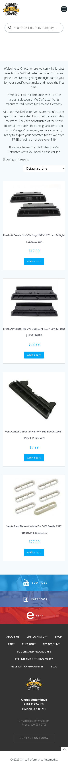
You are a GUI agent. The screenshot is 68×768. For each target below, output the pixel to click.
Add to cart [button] (34, 261)
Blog (54, 666)
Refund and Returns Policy (34, 659)
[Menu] (64, 9)
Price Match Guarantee (27, 666)
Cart (11, 644)
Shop (58, 636)
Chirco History (37, 636)
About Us (13, 636)
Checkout (29, 644)
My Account (51, 644)
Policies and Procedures (34, 651)
